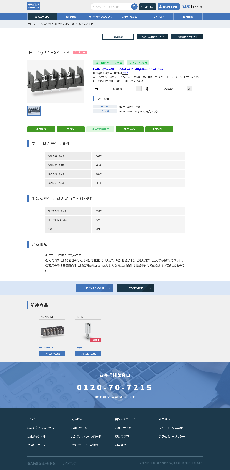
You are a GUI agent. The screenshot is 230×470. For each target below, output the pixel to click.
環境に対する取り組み (40, 428)
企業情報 (164, 419)
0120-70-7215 (115, 387)
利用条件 (120, 445)
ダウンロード (159, 129)
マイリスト (158, 17)
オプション (129, 129)
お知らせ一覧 (79, 428)
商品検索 (76, 419)
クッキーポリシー (37, 445)
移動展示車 (122, 436)
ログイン (149, 6)
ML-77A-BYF (46, 347)
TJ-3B (78, 347)
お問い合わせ (129, 17)
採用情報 (188, 17)
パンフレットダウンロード (86, 436)
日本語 (185, 6)
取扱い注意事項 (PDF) (152, 36)
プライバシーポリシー (172, 436)
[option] (52, 335)
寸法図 (70, 129)
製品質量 (118, 36)
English (198, 6)
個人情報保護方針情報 (41, 463)
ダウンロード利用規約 (84, 445)
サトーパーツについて (100, 17)
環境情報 (71, 17)
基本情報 (41, 129)
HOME (31, 419)
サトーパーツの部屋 (171, 428)
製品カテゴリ (42, 17)
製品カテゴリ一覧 (125, 419)
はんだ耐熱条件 (100, 129)
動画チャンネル (36, 436)
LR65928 (168, 88)
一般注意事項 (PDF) (187, 36)
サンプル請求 (135, 288)
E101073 (117, 88)
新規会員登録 (170, 6)
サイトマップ (69, 463)
